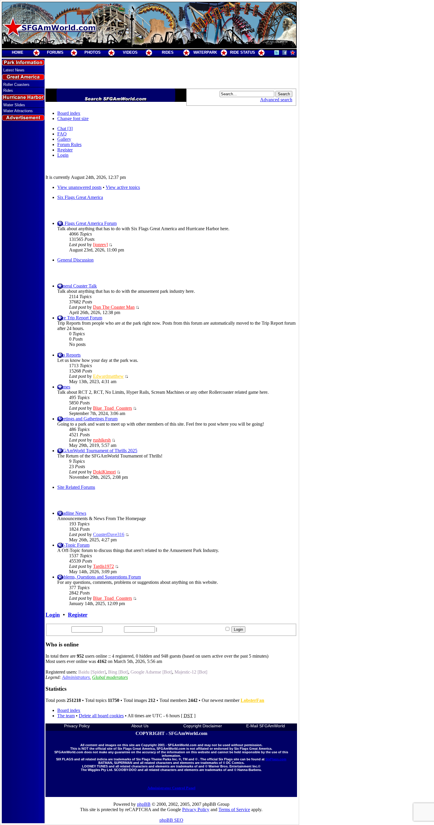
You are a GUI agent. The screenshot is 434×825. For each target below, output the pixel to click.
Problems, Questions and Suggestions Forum (99, 576)
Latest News (14, 70)
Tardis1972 (103, 566)
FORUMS (55, 52)
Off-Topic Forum (73, 545)
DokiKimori (104, 471)
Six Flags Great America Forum (87, 223)
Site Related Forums (76, 487)
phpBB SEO (171, 820)
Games (63, 386)
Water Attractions (18, 111)
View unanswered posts (79, 187)
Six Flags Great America (80, 197)
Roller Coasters (16, 84)
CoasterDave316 (108, 534)
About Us (140, 725)
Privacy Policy (77, 725)
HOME (17, 52)
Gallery (64, 139)
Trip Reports (69, 354)
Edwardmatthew (108, 376)
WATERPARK (205, 52)
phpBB (144, 804)
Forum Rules (69, 144)
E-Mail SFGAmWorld (265, 725)
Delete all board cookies (101, 715)
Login (62, 155)
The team (66, 715)
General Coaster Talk (77, 285)
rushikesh (102, 439)
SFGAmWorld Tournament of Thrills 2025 (97, 450)
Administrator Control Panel (171, 788)
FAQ (62, 133)
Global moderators (110, 677)
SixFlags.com (275, 759)
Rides (8, 90)
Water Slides (14, 105)
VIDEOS (130, 52)
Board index (68, 113)
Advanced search (276, 99)
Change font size (73, 118)
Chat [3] (65, 128)
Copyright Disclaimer (202, 725)
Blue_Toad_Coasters (112, 408)
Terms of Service (234, 809)
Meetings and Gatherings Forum (87, 418)
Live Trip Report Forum (79, 317)
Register (65, 149)
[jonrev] (100, 244)
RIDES (168, 52)
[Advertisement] (23, 228)
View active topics (123, 187)
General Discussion (75, 259)
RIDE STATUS (242, 52)
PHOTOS (92, 52)
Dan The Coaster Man (114, 307)
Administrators (76, 677)
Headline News (71, 513)
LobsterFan (252, 700)
